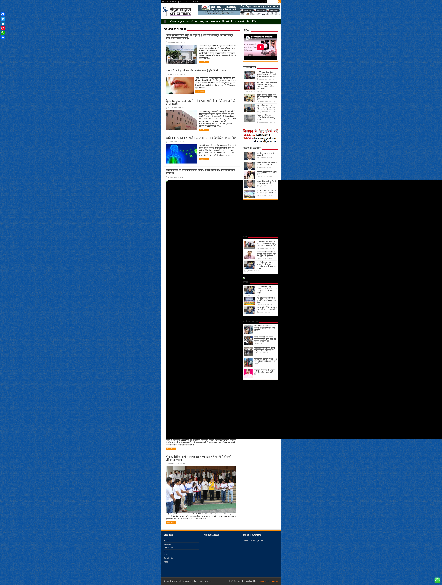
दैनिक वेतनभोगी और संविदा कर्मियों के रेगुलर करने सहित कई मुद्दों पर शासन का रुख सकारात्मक (265, 340)
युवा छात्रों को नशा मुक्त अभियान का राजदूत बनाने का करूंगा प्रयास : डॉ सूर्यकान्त (266, 107)
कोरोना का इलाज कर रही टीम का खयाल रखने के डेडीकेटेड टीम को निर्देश (201, 138)
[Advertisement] (260, 217)
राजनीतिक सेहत (244, 21)
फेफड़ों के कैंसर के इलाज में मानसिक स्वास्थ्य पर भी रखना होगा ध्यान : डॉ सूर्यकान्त (266, 254)
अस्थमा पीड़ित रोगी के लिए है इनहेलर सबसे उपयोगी (266, 182)
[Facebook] (260, 2)
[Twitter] (262, 2)
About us (188, 2)
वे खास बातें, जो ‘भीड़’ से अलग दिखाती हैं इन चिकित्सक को (267, 308)
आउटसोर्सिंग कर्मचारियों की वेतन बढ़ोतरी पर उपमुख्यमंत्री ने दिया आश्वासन (265, 328)
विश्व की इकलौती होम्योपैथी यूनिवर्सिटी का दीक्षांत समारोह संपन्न (266, 300)
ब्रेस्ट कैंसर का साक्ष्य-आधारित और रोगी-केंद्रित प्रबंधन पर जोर (267, 191)
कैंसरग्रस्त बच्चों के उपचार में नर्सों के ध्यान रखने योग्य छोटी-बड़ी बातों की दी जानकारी (201, 102)
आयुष (180, 21)
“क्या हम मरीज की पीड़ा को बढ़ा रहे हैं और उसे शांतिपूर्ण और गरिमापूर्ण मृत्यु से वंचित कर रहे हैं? (199, 37)
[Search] (279, 1)
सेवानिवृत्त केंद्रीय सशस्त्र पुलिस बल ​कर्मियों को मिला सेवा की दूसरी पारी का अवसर (264, 350)
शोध (187, 21)
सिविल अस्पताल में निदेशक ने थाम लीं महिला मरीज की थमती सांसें (267, 97)
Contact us (196, 2)
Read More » (204, 62)
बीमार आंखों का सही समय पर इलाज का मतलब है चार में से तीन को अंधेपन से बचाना (198, 458)
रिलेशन (233, 21)
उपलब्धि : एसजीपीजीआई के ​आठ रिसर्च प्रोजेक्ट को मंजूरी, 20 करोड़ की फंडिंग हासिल (266, 243)
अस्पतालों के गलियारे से (220, 21)
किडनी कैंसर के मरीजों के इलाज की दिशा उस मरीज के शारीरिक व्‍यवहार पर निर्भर (200, 172)
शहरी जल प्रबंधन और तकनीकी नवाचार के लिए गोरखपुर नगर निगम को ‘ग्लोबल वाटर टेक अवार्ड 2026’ (267, 85)
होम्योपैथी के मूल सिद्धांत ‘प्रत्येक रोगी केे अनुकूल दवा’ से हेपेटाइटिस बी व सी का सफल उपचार (267, 265)
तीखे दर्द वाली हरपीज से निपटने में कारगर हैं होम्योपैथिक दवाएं (196, 70)
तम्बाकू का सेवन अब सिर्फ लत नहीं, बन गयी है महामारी (267, 163)
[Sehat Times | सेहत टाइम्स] (177, 10)
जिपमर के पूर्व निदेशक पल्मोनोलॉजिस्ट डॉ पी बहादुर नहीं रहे (266, 117)
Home (182, 2)
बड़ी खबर (172, 21)
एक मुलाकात (204, 21)
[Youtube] (265, 2)
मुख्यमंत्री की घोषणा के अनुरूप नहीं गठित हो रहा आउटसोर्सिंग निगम (264, 372)
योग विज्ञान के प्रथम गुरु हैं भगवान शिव (265, 154)
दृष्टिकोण (194, 21)
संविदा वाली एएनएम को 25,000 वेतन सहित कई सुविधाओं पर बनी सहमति (265, 361)
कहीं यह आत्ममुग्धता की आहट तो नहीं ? (266, 173)
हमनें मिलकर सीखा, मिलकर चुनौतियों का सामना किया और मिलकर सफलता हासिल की (267, 74)
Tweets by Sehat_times (253, 540)
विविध (254, 21)
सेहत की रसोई (168, 558)
